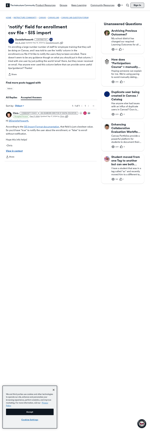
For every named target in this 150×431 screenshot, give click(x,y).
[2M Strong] (81, 113)
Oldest (19, 106)
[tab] (11, 97)
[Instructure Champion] (89, 113)
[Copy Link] (61, 42)
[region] (29, 407)
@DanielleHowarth (18, 120)
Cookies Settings (29, 420)
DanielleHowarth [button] (24, 39)
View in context (14, 151)
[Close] (53, 390)
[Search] (127, 5)
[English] (20, 5)
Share (12, 74)
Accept (29, 412)
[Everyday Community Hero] (85, 113)
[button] (11, 41)
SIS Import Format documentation (41, 126)
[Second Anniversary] (51, 39)
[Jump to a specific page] (93, 106)
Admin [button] (9, 89)
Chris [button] (16, 113)
